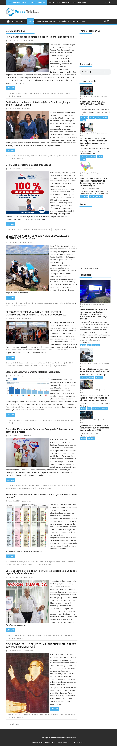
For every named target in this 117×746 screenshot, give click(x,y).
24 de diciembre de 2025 (90, 363)
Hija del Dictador (61, 156)
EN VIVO (83, 21)
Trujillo (30, 93)
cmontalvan (29, 41)
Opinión (38, 21)
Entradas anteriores (16, 724)
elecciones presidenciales (24, 366)
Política (31, 21)
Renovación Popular (63, 93)
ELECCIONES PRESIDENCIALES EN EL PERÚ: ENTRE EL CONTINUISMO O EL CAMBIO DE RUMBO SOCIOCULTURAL (36, 313)
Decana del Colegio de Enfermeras (63, 486)
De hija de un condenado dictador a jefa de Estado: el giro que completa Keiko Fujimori (38, 103)
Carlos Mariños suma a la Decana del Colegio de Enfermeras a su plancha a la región (39, 430)
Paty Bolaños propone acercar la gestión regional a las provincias (40, 36)
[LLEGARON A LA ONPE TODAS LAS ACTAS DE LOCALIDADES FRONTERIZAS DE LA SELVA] (27, 246)
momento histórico (70, 420)
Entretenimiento (73, 21)
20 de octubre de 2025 (89, 420)
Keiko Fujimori (72, 156)
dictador (52, 156)
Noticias (15, 21)
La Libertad (11, 93)
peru (35, 366)
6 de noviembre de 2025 (90, 390)
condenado (44, 156)
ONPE (48, 230)
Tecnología (61, 21)
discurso (36, 714)
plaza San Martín (69, 714)
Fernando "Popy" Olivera (43, 635)
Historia (10, 714)
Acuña (32, 635)
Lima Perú (43, 714)
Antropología (12, 363)
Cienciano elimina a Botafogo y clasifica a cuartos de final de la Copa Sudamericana (82, 2)
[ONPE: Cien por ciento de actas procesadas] (27, 172)
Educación (84, 156)
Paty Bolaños (51, 93)
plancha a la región (28, 488)
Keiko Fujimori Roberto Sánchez (60, 303)
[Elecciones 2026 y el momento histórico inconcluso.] (27, 379)
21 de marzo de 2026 (89, 304)
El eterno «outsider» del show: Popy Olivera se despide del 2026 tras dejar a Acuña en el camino (41, 572)
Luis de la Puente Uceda (55, 714)
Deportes (23, 21)
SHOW (70, 635)
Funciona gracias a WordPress (43, 742)
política (30, 564)
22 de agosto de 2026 (89, 173)
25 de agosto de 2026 (89, 96)
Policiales (21, 156)
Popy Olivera (62, 635)
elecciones (48, 420)
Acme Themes (79, 742)
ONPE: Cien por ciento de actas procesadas (28, 165)
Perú (15, 156)
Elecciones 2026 (44, 303)
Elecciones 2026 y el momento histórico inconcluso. (33, 372)
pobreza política (22, 564)
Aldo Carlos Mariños (45, 486)
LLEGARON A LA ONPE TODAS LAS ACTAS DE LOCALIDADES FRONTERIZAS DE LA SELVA (37, 237)
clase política (51, 562)
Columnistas (12, 420)
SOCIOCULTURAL (43, 366)
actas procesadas (39, 230)
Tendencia (33, 156)
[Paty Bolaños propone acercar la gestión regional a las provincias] (27, 44)
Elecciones (20, 562)
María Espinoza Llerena (13, 488)
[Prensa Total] (8, 21)
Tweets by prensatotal (89, 268)
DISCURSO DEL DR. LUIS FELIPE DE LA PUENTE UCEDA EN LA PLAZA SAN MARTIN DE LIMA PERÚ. (41, 645)
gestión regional (41, 93)
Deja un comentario (17, 96)
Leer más (10, 88)
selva (7, 306)
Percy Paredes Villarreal (37, 363)
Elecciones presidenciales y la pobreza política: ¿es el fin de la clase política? (41, 495)
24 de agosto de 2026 (89, 133)
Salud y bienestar (49, 21)
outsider (54, 635)
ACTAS (36, 303)
